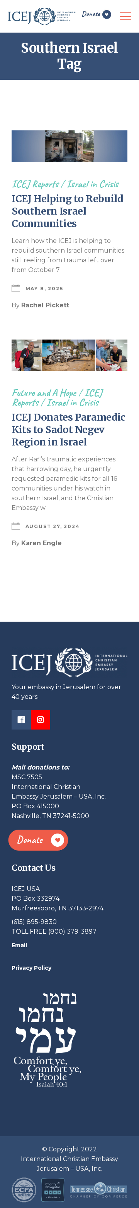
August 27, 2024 (52, 526)
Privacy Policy (31, 967)
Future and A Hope (44, 392)
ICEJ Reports (35, 183)
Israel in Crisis (92, 183)
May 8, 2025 (44, 288)
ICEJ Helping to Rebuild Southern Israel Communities (67, 211)
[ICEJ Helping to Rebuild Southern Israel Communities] (69, 146)
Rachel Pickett (45, 305)
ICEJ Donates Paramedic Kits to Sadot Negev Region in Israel (68, 429)
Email (19, 945)
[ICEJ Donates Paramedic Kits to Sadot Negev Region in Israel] (69, 355)
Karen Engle (41, 543)
